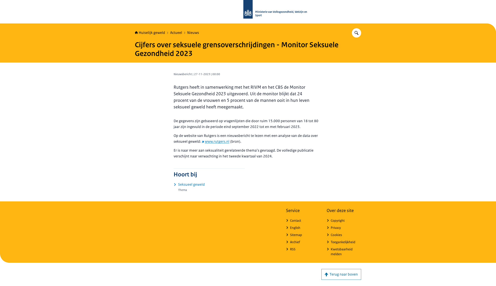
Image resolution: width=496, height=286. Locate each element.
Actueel (176, 32)
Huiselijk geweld (152, 32)
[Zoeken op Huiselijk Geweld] (356, 33)
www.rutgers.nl (217, 141)
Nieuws (193, 32)
